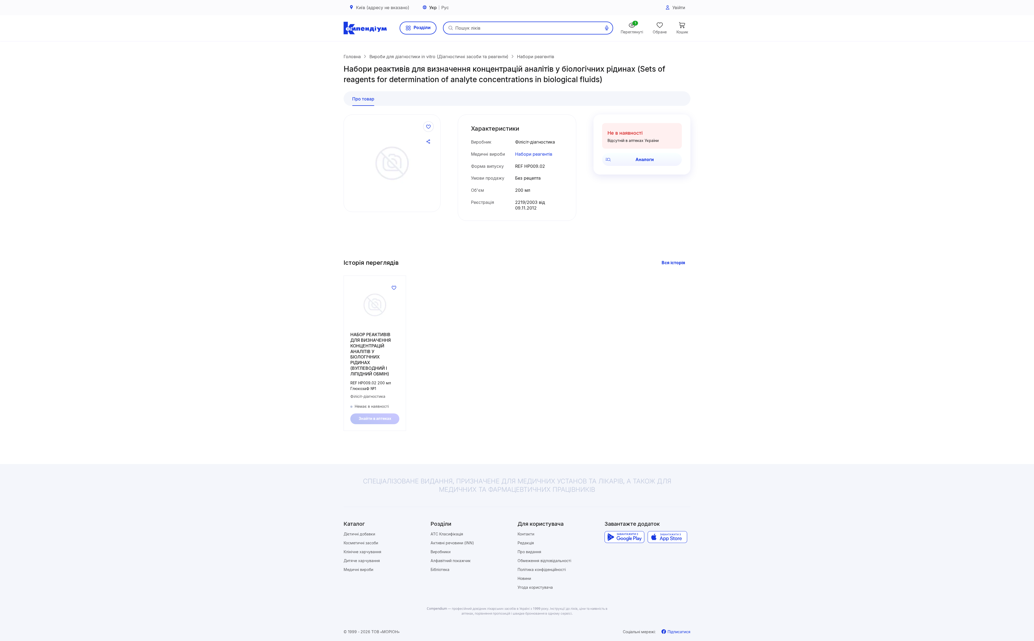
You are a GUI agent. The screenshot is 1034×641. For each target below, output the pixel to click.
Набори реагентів (533, 154)
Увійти (678, 7)
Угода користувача (535, 587)
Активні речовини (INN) (452, 543)
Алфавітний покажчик (451, 560)
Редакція (526, 543)
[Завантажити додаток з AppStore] (667, 537)
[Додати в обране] (428, 126)
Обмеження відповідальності (544, 560)
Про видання (529, 551)
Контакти (526, 534)
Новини (524, 578)
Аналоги (644, 159)
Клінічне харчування (362, 551)
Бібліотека (440, 569)
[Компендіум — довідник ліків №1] (365, 28)
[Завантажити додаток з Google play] (624, 537)
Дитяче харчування (362, 560)
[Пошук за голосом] (606, 28)
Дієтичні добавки (359, 534)
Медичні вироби (358, 569)
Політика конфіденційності (542, 569)
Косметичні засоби (361, 543)
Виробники (440, 551)
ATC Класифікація (447, 534)
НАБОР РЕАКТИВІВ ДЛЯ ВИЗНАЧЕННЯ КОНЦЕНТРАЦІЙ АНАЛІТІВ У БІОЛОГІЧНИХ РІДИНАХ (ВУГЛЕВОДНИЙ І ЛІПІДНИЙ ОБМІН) (370, 354)
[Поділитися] (428, 141)
